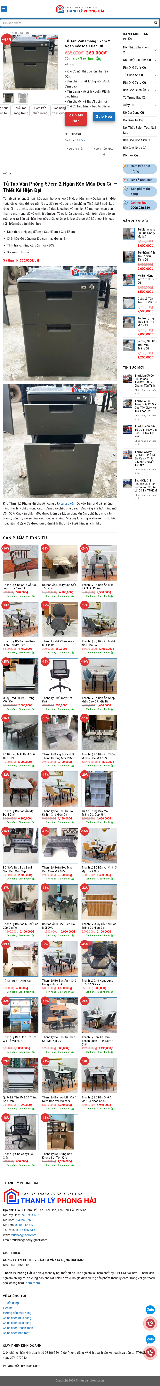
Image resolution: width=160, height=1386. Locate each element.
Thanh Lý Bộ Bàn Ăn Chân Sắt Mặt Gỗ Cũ (58, 1039)
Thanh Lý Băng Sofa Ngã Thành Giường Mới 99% (58, 756)
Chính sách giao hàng (17, 1323)
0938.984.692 (29, 1215)
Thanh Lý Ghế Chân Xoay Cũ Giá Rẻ (58, 643)
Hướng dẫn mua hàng (17, 1313)
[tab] (7, 174)
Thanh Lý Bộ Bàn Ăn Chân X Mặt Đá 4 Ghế (99, 869)
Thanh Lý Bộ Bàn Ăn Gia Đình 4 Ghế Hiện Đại (57, 813)
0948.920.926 (24, 1220)
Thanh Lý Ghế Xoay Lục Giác (18, 1155)
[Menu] (4, 9)
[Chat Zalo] (150, 1309)
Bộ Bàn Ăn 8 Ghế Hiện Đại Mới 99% (58, 925)
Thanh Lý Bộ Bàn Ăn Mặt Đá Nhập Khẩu (97, 586)
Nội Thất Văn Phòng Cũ (136, 50)
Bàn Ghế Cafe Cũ (134, 82)
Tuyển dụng (11, 1303)
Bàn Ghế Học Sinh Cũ (137, 140)
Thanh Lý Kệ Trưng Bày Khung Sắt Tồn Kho (57, 1155)
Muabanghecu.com (23, 1235)
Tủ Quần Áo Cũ (133, 75)
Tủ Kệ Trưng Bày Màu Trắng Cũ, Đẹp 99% (95, 813)
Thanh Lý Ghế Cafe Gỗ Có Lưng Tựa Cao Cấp (19, 586)
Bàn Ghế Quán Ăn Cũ (136, 90)
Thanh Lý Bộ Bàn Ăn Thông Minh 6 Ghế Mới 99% (99, 756)
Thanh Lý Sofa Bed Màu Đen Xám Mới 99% (57, 869)
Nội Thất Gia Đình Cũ (137, 60)
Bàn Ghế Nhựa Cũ (134, 148)
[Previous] (8, 62)
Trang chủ (10, 33)
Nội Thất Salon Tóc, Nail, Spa (139, 130)
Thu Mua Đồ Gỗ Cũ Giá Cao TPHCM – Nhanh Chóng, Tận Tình (145, 380)
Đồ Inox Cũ (130, 155)
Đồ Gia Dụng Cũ (133, 112)
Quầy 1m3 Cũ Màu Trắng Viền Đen (18, 699)
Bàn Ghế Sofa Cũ (134, 67)
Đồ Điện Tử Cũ (133, 120)
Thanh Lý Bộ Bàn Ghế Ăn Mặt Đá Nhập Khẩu (97, 1099)
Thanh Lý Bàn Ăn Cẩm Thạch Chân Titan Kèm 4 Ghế (98, 1041)
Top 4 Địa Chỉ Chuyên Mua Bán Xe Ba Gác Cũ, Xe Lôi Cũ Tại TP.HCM (146, 485)
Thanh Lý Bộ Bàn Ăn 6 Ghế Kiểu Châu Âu (99, 643)
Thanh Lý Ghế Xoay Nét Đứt (57, 699)
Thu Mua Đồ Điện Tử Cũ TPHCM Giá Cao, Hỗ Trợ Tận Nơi (146, 431)
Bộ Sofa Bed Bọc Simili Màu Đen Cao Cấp (17, 869)
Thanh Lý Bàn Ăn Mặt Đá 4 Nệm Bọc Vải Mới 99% (59, 1099)
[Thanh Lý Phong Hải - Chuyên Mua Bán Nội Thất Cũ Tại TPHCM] (80, 8)
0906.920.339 (140, 208)
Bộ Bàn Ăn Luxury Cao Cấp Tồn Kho (59, 586)
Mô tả (7, 173)
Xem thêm (33, 1283)
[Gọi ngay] (150, 1323)
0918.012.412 (24, 1225)
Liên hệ (8, 1308)
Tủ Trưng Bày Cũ (134, 97)
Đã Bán (24, 33)
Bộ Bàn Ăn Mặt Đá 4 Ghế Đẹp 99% (19, 756)
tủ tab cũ (67, 503)
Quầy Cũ (128, 105)
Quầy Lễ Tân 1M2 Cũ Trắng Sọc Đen (20, 1099)
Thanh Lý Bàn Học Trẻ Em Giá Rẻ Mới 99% (19, 1039)
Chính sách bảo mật (16, 1333)
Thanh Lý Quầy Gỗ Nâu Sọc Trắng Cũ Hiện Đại (99, 925)
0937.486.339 (25, 1230)
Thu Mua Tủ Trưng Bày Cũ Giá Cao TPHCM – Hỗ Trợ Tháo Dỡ (145, 405)
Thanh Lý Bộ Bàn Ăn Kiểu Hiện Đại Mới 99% (19, 643)
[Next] (52, 62)
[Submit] (155, 23)
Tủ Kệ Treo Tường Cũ (17, 981)
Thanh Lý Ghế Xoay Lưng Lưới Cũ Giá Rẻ (97, 982)
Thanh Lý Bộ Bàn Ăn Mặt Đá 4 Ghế (19, 813)
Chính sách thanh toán (18, 1328)
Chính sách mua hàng (17, 1318)
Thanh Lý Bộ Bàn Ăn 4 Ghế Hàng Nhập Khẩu (59, 982)
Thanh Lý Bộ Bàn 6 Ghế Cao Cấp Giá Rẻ (20, 925)
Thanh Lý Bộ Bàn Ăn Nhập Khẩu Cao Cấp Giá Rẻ (98, 699)
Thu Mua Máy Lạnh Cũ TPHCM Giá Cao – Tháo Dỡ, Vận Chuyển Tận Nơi (145, 458)
